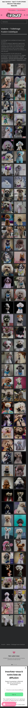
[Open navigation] (2, 15)
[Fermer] (25, 668)
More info (14, 6)
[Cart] (27, 15)
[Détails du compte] (24, 15)
